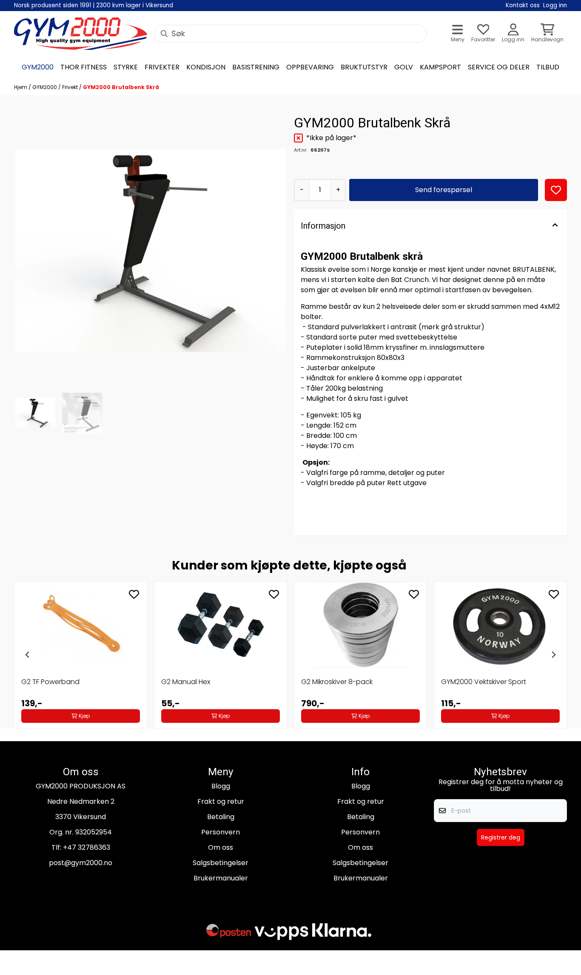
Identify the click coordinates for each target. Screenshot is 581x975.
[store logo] (80, 33)
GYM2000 (45, 87)
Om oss (220, 847)
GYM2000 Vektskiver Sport (483, 682)
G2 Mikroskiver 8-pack (337, 682)
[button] (556, 190)
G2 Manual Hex (185, 682)
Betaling (220, 817)
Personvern (220, 832)
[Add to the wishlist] (134, 594)
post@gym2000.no (80, 863)
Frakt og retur (220, 801)
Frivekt (70, 87)
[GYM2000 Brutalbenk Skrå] (150, 250)
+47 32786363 (86, 847)
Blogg (220, 786)
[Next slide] (553, 655)
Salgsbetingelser (220, 863)
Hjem (21, 87)
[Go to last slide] (27, 655)
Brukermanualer (221, 878)
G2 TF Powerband (50, 682)
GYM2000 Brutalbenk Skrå (121, 87)
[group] (80, 654)
